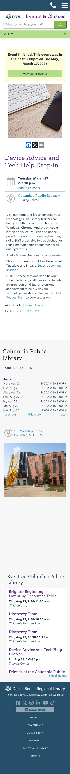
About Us (35, 717)
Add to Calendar (29, 188)
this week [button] (34, 414)
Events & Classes (46, 16)
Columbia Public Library (39, 195)
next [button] (62, 414)
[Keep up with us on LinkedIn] (38, 703)
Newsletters (37, 709)
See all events (58, 675)
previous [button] (10, 414)
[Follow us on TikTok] (52, 703)
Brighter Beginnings (32, 593)
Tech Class (32, 311)
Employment (35, 740)
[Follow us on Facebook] (18, 703)
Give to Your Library (35, 748)
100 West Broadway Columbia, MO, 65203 (29, 433)
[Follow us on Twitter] (24, 703)
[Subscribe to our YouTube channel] (45, 703)
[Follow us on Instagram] (31, 703)
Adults (38, 305)
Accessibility (35, 733)
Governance (35, 725)
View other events (35, 73)
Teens (28, 305)
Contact (35, 756)
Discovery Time (23, 614)
